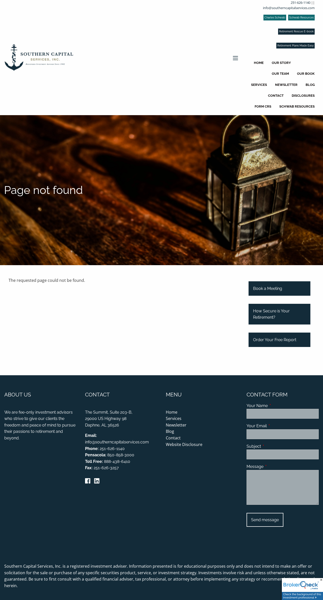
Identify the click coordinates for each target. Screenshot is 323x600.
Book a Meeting (267, 288)
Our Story (281, 63)
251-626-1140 (300, 2)
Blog (310, 85)
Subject (273, 446)
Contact (276, 95)
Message (274, 466)
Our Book (306, 74)
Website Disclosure (184, 444)
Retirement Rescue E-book (296, 31)
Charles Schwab (274, 17)
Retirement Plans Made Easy (295, 45)
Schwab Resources (301, 17)
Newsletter (286, 85)
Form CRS (263, 106)
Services (259, 85)
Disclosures (303, 95)
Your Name (277, 405)
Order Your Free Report (274, 339)
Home (259, 63)
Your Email (276, 425)
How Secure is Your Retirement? (271, 314)
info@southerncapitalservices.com (289, 8)
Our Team (280, 74)
